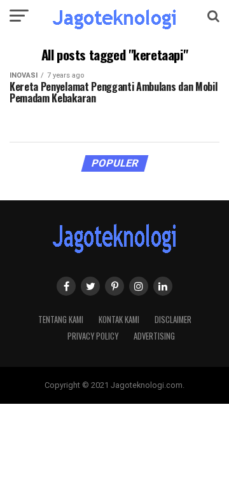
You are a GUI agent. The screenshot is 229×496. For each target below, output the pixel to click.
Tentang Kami (60, 319)
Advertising (154, 336)
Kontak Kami (119, 319)
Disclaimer (173, 319)
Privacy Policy (92, 336)
